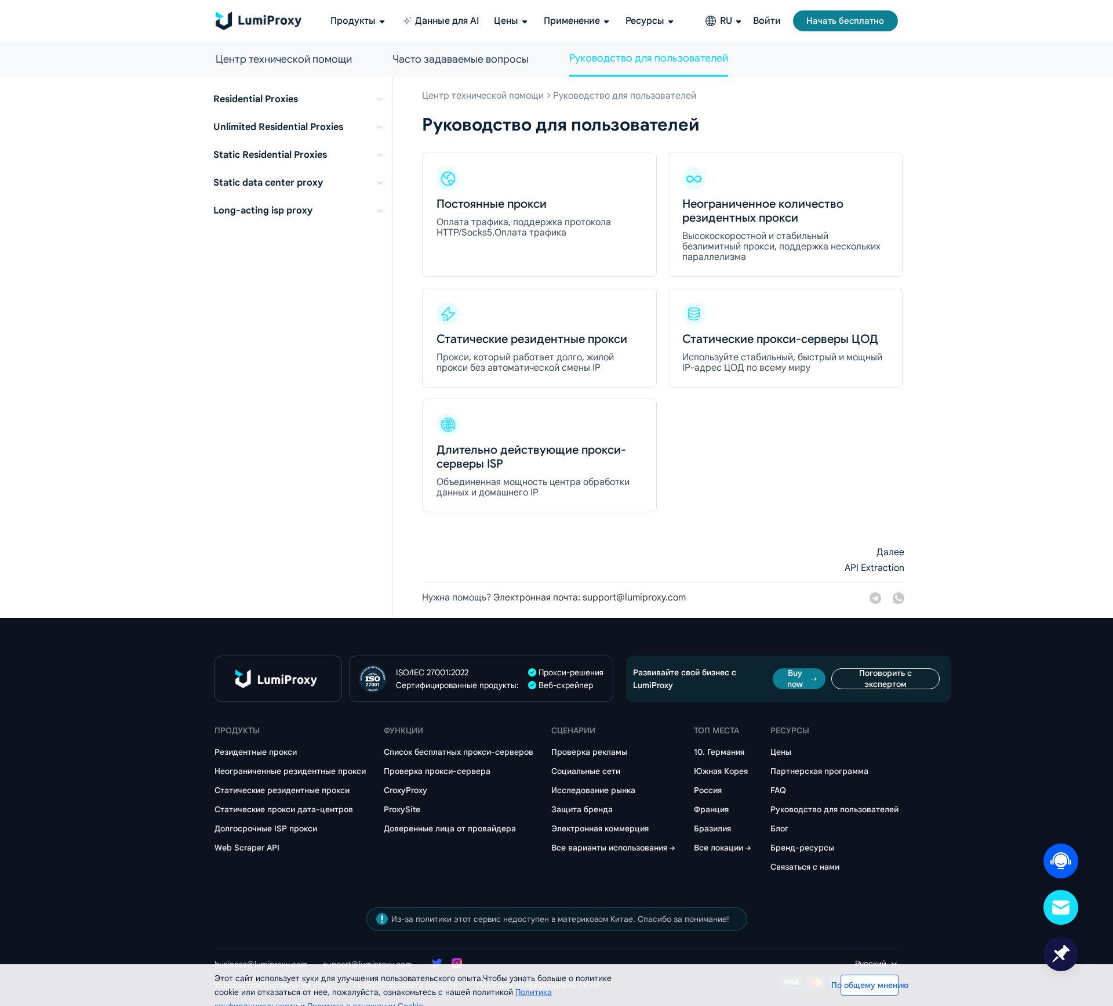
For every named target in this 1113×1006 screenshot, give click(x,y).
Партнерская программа (819, 771)
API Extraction (874, 568)
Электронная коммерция (600, 828)
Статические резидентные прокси (282, 790)
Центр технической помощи (284, 59)
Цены (780, 752)
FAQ (778, 790)
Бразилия (712, 828)
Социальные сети (585, 771)
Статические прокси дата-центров (283, 809)
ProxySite (402, 809)
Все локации (718, 847)
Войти (767, 21)
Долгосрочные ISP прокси (265, 828)
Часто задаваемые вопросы (460, 59)
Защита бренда (582, 809)
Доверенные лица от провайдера (450, 828)
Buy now (795, 678)
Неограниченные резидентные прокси (290, 771)
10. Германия (719, 752)
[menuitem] (300, 99)
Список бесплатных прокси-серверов (458, 752)
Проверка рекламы (589, 752)
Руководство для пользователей (648, 58)
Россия (708, 790)
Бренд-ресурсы (802, 847)
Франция (711, 809)
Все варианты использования (609, 847)
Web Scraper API (246, 847)
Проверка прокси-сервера (437, 771)
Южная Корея (721, 771)
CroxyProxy (405, 790)
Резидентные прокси (255, 752)
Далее (890, 552)
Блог (779, 828)
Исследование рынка (593, 790)
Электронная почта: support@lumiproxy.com (589, 597)
